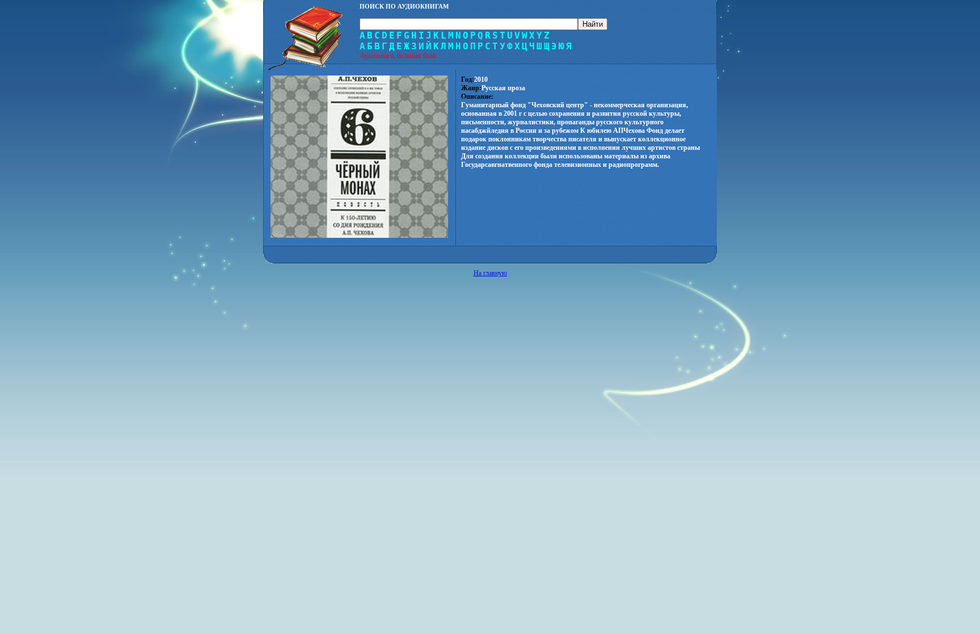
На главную (490, 273)
